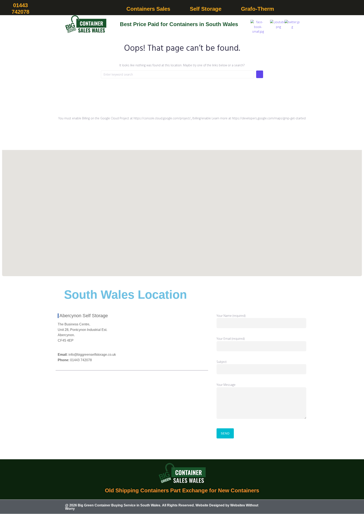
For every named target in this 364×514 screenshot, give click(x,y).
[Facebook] (279, 507)
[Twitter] (289, 507)
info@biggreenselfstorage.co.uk (92, 354)
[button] (150, 9)
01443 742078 (81, 360)
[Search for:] (177, 74)
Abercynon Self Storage (83, 315)
